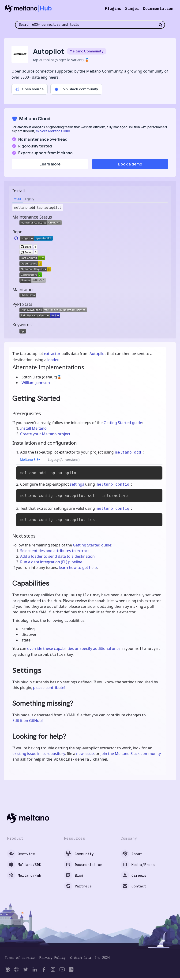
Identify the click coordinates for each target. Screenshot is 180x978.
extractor (52, 353)
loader (52, 359)
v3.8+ (17, 199)
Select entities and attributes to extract (54, 550)
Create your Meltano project (45, 433)
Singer (132, 8)
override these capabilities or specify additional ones (73, 648)
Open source (33, 89)
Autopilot (98, 353)
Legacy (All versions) (63, 459)
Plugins (113, 8)
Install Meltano (33, 428)
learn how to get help (78, 567)
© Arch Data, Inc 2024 (90, 958)
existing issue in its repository (38, 753)
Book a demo (130, 163)
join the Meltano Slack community (131, 753)
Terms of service (20, 958)
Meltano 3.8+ (30, 459)
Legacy (29, 199)
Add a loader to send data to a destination (57, 556)
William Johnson (36, 382)
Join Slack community (79, 89)
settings (77, 484)
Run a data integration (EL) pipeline (51, 561)
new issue (85, 753)
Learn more (50, 163)
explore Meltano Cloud (53, 131)
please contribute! (49, 687)
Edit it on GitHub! (27, 720)
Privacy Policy (52, 958)
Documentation (158, 8)
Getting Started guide (123, 422)
